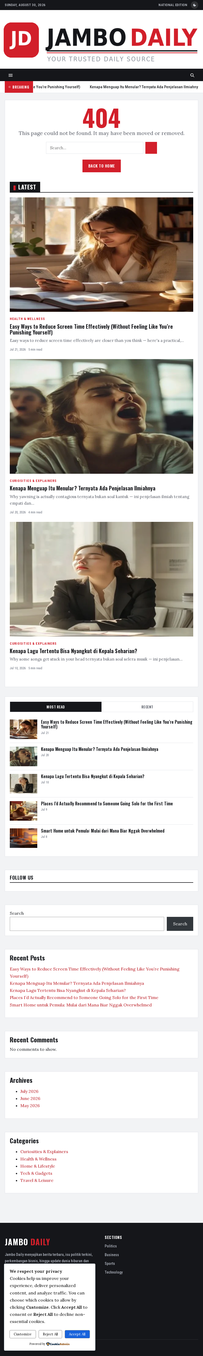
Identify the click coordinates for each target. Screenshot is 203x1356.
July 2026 (29, 1091)
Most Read (56, 706)
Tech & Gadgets (36, 1173)
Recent (147, 706)
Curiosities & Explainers (33, 481)
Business (112, 1255)
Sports (110, 1263)
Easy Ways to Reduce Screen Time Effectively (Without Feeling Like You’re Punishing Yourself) (91, 329)
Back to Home (101, 166)
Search (17, 913)
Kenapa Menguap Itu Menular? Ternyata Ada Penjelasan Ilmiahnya (130, 87)
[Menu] (10, 75)
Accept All (77, 1334)
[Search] (192, 75)
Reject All (50, 1334)
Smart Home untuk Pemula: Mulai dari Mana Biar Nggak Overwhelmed (102, 831)
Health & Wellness (27, 319)
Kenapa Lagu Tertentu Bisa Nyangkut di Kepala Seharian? (73, 651)
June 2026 (30, 1098)
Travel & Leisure (36, 1180)
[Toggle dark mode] (194, 5)
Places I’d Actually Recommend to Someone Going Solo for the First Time (107, 803)
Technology (114, 1272)
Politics (111, 1246)
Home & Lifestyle (37, 1166)
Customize (22, 1334)
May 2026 (30, 1105)
